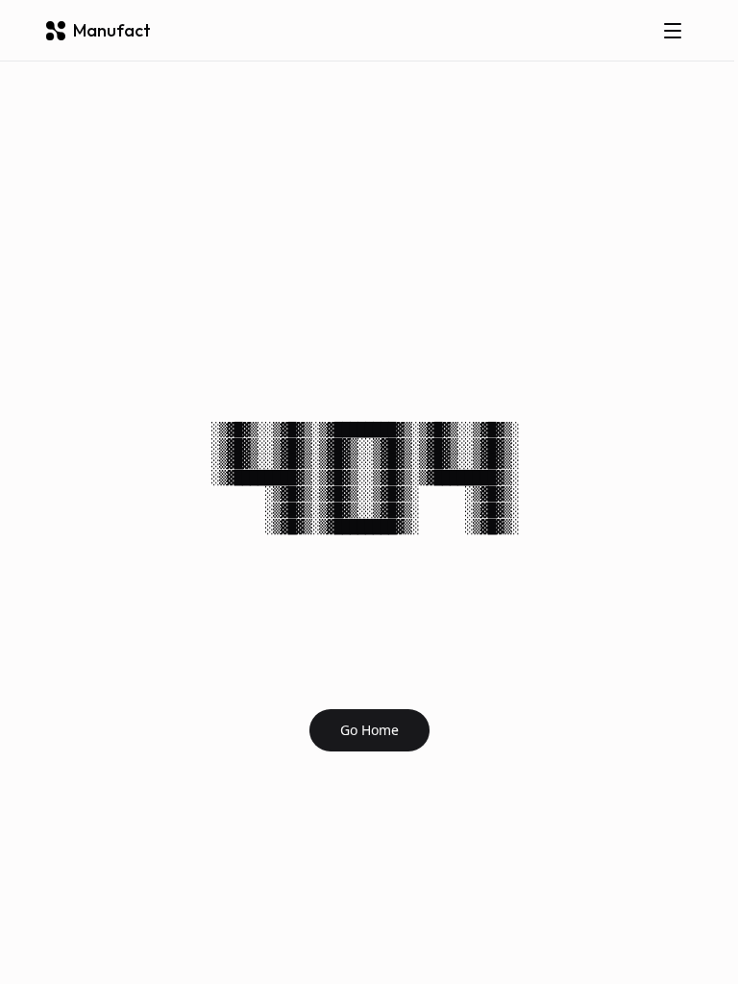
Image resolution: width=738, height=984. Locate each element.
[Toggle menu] (672, 31)
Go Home (369, 730)
